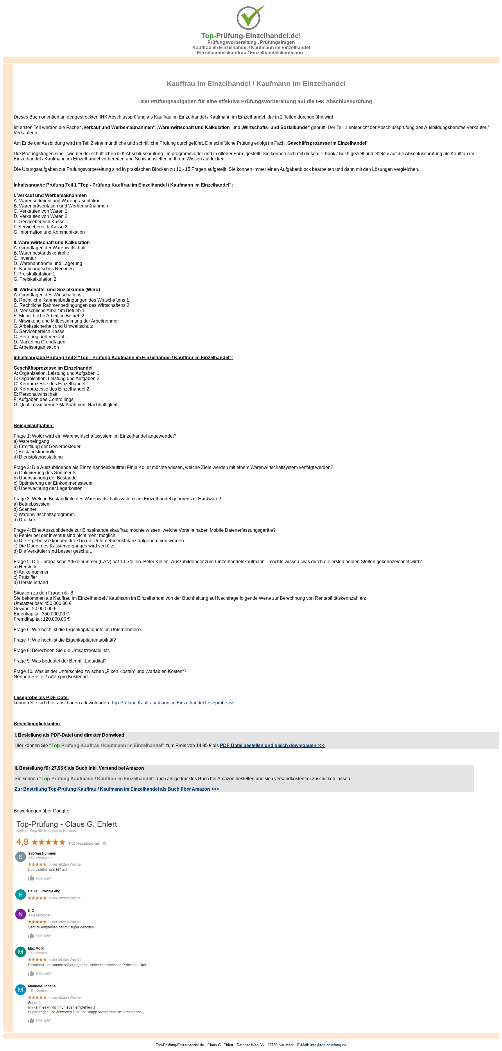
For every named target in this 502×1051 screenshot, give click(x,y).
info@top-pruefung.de (328, 1045)
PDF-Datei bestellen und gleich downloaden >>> (272, 745)
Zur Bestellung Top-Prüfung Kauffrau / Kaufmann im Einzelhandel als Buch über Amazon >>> (117, 789)
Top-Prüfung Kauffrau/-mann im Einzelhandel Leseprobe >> (173, 702)
